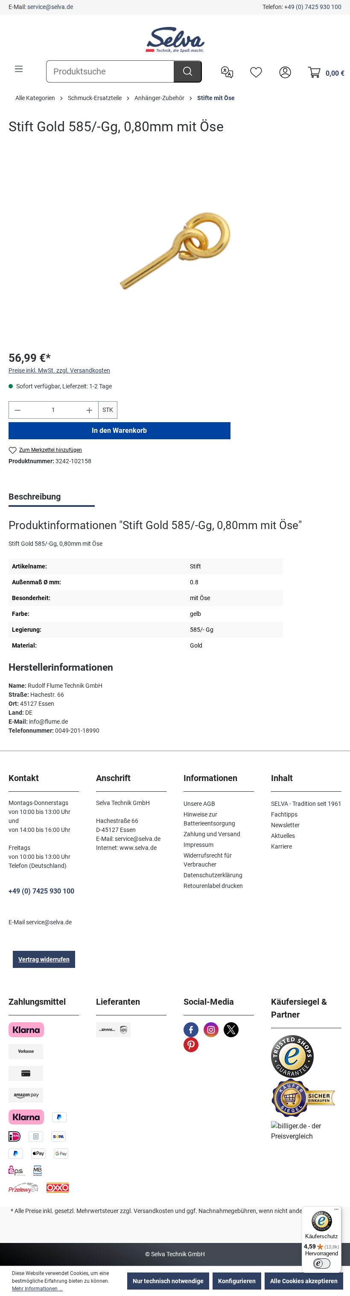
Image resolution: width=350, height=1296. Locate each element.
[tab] (52, 497)
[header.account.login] (283, 71)
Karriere (281, 846)
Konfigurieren (237, 1281)
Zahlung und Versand (212, 834)
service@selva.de (50, 6)
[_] (175, 251)
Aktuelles (283, 835)
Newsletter (285, 825)
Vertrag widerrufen (44, 959)
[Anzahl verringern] (17, 410)
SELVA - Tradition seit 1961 (306, 803)
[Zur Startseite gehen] (175, 40)
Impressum (198, 844)
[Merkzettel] (253, 71)
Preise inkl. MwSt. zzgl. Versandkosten (59, 370)
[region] (175, 251)
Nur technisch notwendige (168, 1281)
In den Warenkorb (119, 430)
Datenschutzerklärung (213, 875)
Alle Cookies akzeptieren (304, 1281)
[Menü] (19, 68)
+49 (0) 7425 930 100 (312, 6)
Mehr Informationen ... (37, 1289)
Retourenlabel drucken (213, 885)
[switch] (321, 1263)
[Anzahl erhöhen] (90, 410)
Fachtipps (284, 814)
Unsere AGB (199, 803)
